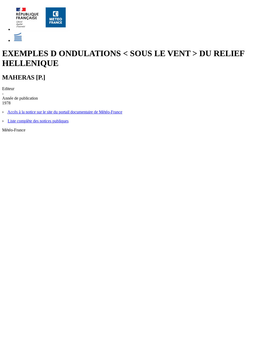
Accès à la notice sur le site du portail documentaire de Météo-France (64, 112)
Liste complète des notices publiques (38, 121)
